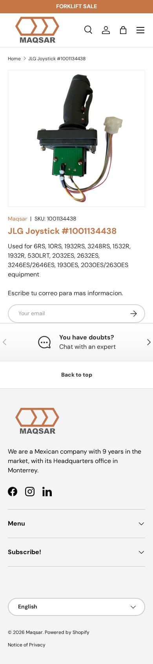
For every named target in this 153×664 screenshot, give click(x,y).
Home (14, 58)
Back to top (76, 374)
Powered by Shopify (67, 632)
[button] (123, 30)
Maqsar (17, 218)
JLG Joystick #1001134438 (57, 58)
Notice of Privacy (27, 645)
